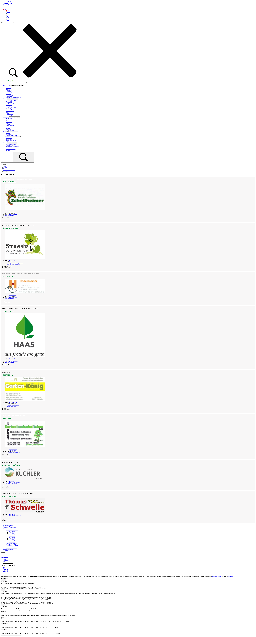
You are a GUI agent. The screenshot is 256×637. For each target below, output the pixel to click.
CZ (8, 20)
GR (8, 17)
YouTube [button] (2, 605)
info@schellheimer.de (12, 214)
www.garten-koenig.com (10, 406)
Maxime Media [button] (4, 629)
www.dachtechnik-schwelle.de (11, 516)
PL (7, 16)
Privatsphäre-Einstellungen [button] (8, 563)
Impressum (230, 576)
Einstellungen (3, 578)
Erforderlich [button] (3, 579)
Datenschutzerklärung (216, 576)
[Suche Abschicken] (13, 22)
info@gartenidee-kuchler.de (14, 482)
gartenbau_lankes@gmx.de (14, 452)
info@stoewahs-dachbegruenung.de (15, 263)
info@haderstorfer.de (12, 297)
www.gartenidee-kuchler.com (11, 483)
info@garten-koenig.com (13, 405)
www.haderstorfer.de (9, 298)
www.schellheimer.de (9, 215)
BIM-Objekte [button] (3, 611)
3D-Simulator (6, 4)
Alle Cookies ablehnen (5, 635)
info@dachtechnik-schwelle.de (14, 515)
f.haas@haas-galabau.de (13, 361)
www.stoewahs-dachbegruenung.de (12, 264)
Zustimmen (4, 581)
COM (8, 12)
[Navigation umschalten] (26, 82)
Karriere (5, 5)
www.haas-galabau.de (9, 362)
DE (8, 10)
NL (8, 13)
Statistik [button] (2, 589)
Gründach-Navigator (7, 3)
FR (8, 14)
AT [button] (5, 9)
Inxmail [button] (2, 617)
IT (7, 18)
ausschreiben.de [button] (4, 623)
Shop (4, 7)
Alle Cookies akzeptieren (15, 635)
